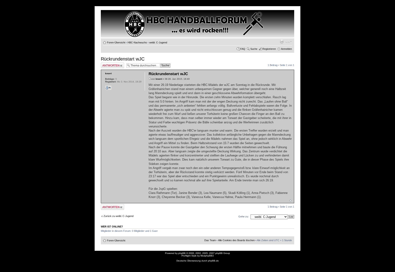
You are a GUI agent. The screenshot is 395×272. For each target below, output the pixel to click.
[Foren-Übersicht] (120, 18)
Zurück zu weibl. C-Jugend (118, 216)
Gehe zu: (243, 216)
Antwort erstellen (110, 64)
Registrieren (269, 49)
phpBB (182, 253)
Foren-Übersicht (116, 42)
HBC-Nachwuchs (137, 42)
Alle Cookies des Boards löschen (236, 240)
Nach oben (290, 200)
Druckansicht (281, 42)
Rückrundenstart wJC (122, 58)
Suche (253, 49)
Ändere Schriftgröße (288, 42)
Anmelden (286, 49)
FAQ (242, 49)
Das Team (210, 240)
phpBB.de (213, 260)
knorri (159, 79)
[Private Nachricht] (108, 87)
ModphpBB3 (207, 255)
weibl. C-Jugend (158, 42)
